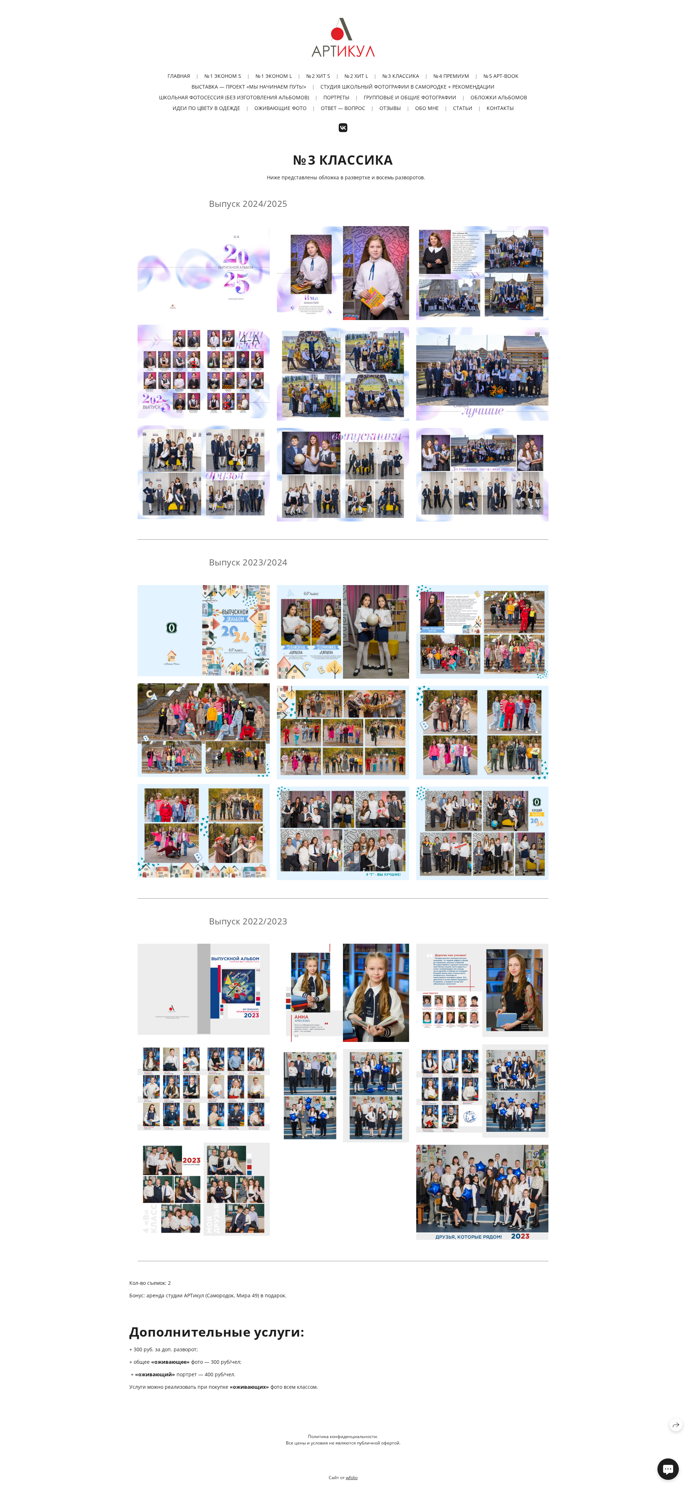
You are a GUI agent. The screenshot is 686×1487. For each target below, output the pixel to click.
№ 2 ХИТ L (356, 76)
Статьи (462, 108)
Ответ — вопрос (343, 108)
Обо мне (427, 108)
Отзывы (390, 108)
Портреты (336, 97)
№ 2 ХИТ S (318, 76)
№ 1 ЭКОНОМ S (222, 76)
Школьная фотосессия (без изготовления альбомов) (234, 97)
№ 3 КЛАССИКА (400, 76)
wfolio (352, 1477)
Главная (179, 76)
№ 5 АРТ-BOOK (500, 76)
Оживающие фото (280, 108)
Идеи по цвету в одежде (206, 108)
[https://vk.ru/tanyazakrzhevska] (343, 127)
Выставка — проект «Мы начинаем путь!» (249, 86)
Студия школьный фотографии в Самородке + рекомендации (407, 86)
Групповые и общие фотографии (410, 97)
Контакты (500, 108)
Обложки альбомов (499, 97)
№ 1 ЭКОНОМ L (273, 76)
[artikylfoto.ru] (343, 37)
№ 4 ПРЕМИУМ (451, 76)
